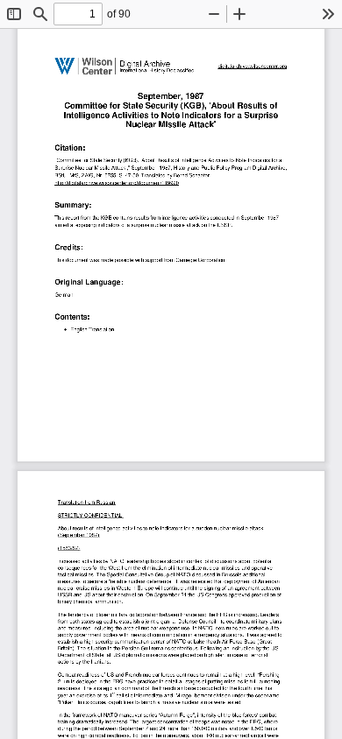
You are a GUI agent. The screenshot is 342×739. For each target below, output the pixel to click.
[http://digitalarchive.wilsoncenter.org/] (251, 63)
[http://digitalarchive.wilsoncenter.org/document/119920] (116, 182)
